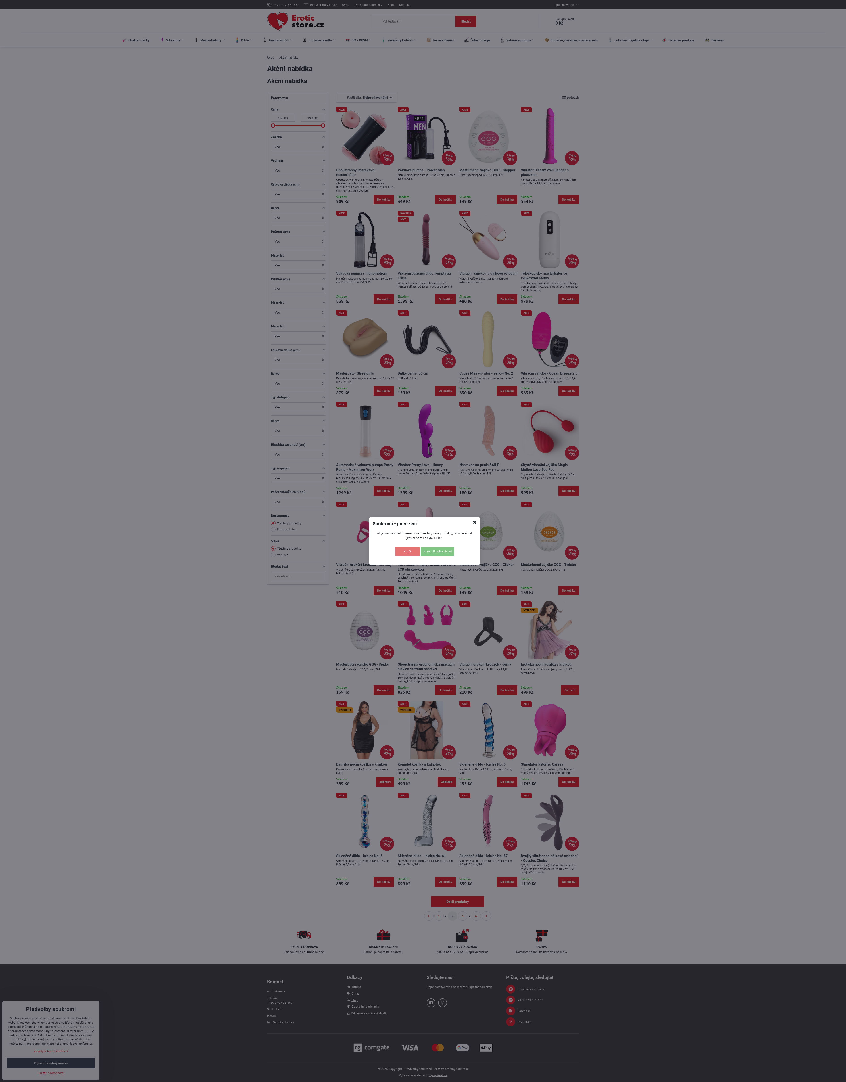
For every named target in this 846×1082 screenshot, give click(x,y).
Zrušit (408, 551)
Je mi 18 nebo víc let (437, 551)
